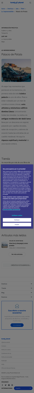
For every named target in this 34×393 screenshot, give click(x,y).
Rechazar (17, 219)
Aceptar (17, 224)
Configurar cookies (17, 215)
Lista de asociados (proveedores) (11, 209)
